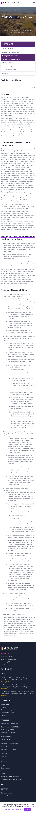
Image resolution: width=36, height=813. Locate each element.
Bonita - (5, 747)
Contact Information (7, 793)
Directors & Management (10, 52)
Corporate (14, 30)
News (3, 674)
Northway (4, 756)
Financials (4, 707)
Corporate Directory (7, 796)
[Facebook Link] (5, 669)
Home (6, 30)
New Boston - (8, 749)
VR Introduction (7, 48)
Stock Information (6, 768)
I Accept (27, 810)
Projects (5, 720)
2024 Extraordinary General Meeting (12, 779)
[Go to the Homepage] (10, 3)
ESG (2, 784)
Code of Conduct (10, 63)
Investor (5, 761)
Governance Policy (10, 69)
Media (3, 773)
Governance (25, 30)
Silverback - (8, 732)
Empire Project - (10, 727)
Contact (4, 789)
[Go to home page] (18, 648)
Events (3, 765)
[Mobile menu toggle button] (33, 3)
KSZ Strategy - (7, 730)
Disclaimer (5, 73)
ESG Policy (8, 66)
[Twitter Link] (2, 669)
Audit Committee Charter (12, 59)
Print (33, 87)
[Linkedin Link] (11, 669)
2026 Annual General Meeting (10, 776)
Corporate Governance (11, 56)
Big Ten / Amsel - (8, 739)
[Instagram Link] (8, 669)
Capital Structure (6, 771)
